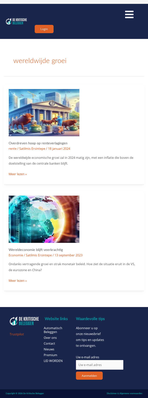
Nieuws (49, 349)
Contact (49, 343)
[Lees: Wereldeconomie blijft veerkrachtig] (44, 219)
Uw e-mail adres (87, 357)
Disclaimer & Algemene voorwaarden (124, 393)
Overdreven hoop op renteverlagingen (38, 143)
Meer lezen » (18, 173)
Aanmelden (89, 376)
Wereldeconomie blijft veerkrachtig (36, 250)
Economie (16, 255)
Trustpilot (17, 334)
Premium (50, 355)
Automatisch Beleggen (53, 330)
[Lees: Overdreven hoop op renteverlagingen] (44, 112)
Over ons (50, 338)
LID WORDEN (53, 361)
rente (13, 148)
